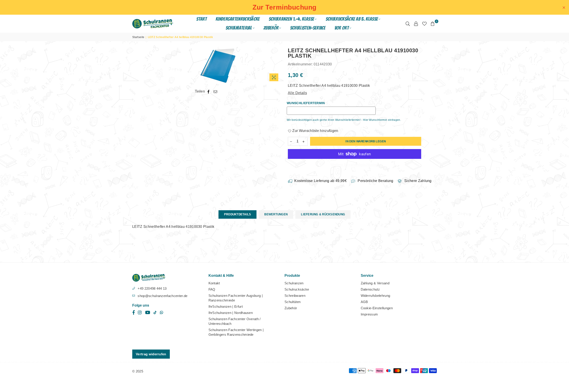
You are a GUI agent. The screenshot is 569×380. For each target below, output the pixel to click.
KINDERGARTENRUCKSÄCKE (238, 19)
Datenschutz (370, 289)
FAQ (211, 289)
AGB (364, 302)
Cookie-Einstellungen (377, 308)
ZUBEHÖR (270, 27)
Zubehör (290, 308)
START (201, 19)
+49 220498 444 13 (152, 288)
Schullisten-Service (308, 27)
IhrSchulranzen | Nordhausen (230, 313)
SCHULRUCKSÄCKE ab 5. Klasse (352, 19)
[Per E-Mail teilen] (215, 91)
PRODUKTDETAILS (237, 214)
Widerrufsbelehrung (375, 295)
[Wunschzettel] (424, 23)
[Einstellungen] (416, 23)
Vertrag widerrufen (151, 354)
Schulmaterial (239, 27)
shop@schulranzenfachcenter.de (162, 296)
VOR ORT (342, 27)
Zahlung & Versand (375, 283)
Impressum (369, 314)
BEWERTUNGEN (276, 214)
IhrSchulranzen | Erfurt (225, 306)
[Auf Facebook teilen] (208, 91)
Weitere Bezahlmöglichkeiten (355, 165)
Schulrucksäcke (296, 289)
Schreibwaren (294, 295)
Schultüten (292, 302)
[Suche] (408, 23)
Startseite (138, 37)
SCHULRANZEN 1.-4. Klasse (291, 19)
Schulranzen (294, 283)
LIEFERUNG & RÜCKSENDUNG (323, 214)
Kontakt (214, 283)
